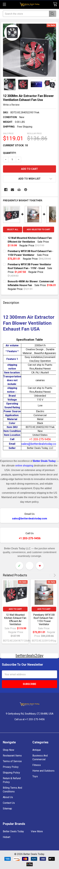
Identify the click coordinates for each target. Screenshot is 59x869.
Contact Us (9, 802)
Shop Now (8, 749)
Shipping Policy (11, 772)
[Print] (19, 189)
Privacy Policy (11, 766)
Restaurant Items (12, 755)
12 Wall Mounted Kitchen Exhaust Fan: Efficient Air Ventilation (15, 619)
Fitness (36, 765)
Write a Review (11, 104)
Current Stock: (15, 145)
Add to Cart (15, 609)
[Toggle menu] (4, 4)
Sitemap (7, 808)
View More (37, 831)
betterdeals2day (29, 655)
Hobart (6, 837)
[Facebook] (6, 189)
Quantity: (9, 152)
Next (54, 575)
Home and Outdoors (43, 770)
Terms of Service (12, 761)
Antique (36, 749)
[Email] (12, 189)
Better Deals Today (13, 831)
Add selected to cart (38, 229)
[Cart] (55, 4)
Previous (50, 575)
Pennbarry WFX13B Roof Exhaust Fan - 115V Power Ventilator (44, 619)
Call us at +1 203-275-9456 (29, 719)
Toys (35, 776)
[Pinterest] (25, 189)
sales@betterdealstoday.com (29, 518)
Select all (12, 229)
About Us (8, 797)
